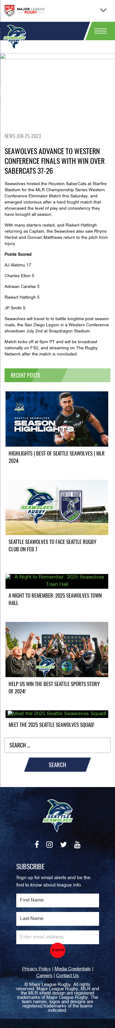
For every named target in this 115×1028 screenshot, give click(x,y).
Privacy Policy (36, 969)
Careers (44, 976)
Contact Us (67, 976)
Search (57, 765)
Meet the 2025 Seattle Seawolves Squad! (51, 724)
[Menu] (98, 31)
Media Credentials (73, 969)
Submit (58, 950)
